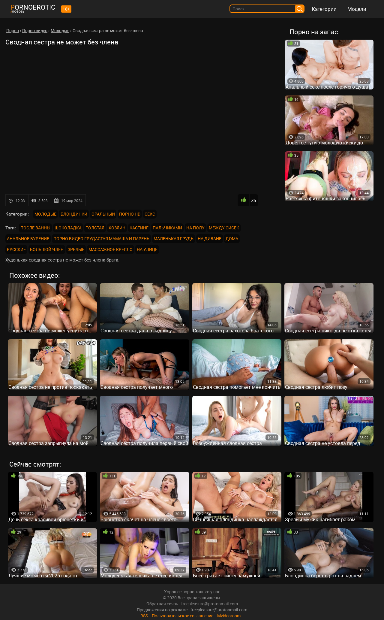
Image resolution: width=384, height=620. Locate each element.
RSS (144, 615)
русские (16, 249)
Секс (150, 214)
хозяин (117, 228)
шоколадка (68, 228)
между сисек (224, 228)
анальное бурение (28, 238)
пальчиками (167, 228)
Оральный (103, 214)
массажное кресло (110, 249)
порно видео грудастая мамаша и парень (101, 238)
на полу (195, 228)
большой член (47, 249)
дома (232, 238)
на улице (147, 249)
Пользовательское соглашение (182, 615)
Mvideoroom (229, 615)
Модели (356, 8)
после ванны (35, 228)
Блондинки (74, 214)
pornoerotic (32, 7)
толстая (95, 228)
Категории (324, 8)
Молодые (45, 214)
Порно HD (129, 214)
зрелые (76, 249)
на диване (209, 238)
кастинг (139, 228)
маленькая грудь (174, 238)
